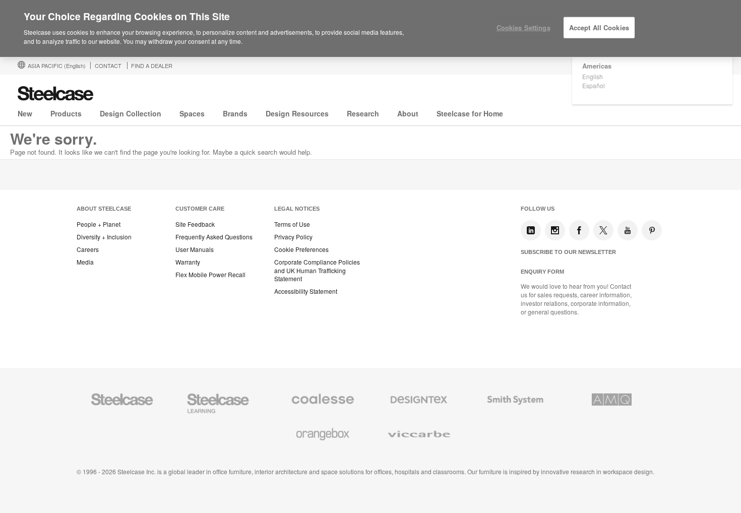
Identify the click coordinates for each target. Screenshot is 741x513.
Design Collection (130, 113)
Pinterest (652, 230)
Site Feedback (195, 224)
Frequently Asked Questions (214, 237)
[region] (370, 28)
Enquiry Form (542, 272)
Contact (108, 65)
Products (66, 113)
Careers (88, 249)
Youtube (628, 230)
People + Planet (98, 224)
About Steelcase (104, 209)
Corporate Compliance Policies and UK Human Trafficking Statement (317, 270)
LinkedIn (531, 230)
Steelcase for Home (470, 113)
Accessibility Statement (305, 291)
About (407, 113)
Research (363, 113)
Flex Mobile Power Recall (210, 275)
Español (593, 85)
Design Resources (297, 113)
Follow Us (537, 209)
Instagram (555, 230)
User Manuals (194, 249)
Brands (235, 113)
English (592, 76)
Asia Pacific (57, 65)
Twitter (603, 230)
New (25, 113)
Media (85, 262)
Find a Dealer (151, 65)
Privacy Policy (293, 237)
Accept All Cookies (599, 27)
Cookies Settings (523, 27)
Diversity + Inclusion (104, 237)
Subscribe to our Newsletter (568, 252)
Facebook (579, 230)
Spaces (192, 113)
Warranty (187, 262)
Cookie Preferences (301, 249)
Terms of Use (292, 224)
